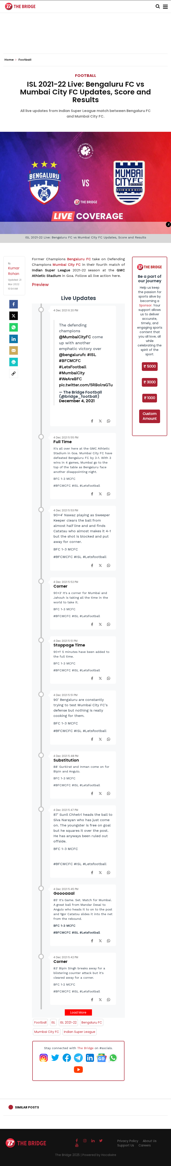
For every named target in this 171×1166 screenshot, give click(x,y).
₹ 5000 (150, 366)
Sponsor (145, 305)
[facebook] (13, 304)
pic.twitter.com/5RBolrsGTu (86, 384)
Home (9, 60)
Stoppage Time (69, 645)
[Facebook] (92, 420)
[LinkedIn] (13, 338)
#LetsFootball (72, 366)
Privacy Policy (127, 1141)
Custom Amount (150, 416)
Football (85, 75)
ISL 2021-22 (68, 1022)
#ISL (91, 354)
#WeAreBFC (70, 378)
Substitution (66, 760)
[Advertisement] (85, 40)
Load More (78, 1012)
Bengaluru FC (79, 259)
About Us (150, 1141)
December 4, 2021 (77, 401)
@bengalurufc (72, 354)
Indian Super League (79, 1032)
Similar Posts (27, 1107)
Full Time (62, 441)
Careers (144, 1145)
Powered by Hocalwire (99, 1155)
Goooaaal (64, 893)
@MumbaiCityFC (75, 336)
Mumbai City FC (67, 264)
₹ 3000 (150, 382)
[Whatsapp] (13, 327)
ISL (53, 1022)
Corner (60, 586)
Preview (40, 284)
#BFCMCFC (70, 360)
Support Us (125, 1145)
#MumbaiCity (72, 372)
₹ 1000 (149, 397)
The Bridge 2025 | (68, 1155)
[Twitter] (13, 315)
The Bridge (85, 1048)
